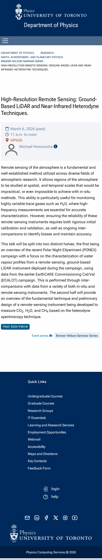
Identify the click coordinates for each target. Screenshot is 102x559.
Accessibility (36, 447)
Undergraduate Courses (45, 396)
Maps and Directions (43, 454)
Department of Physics (17, 53)
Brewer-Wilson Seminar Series (22, 61)
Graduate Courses (41, 403)
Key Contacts (37, 461)
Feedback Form (39, 468)
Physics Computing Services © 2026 (51, 552)
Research (47, 53)
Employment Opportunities (47, 432)
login (55, 488)
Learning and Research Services (51, 425)
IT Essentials (37, 418)
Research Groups (40, 411)
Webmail (34, 439)
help (54, 496)
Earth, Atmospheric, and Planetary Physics (32, 57)
